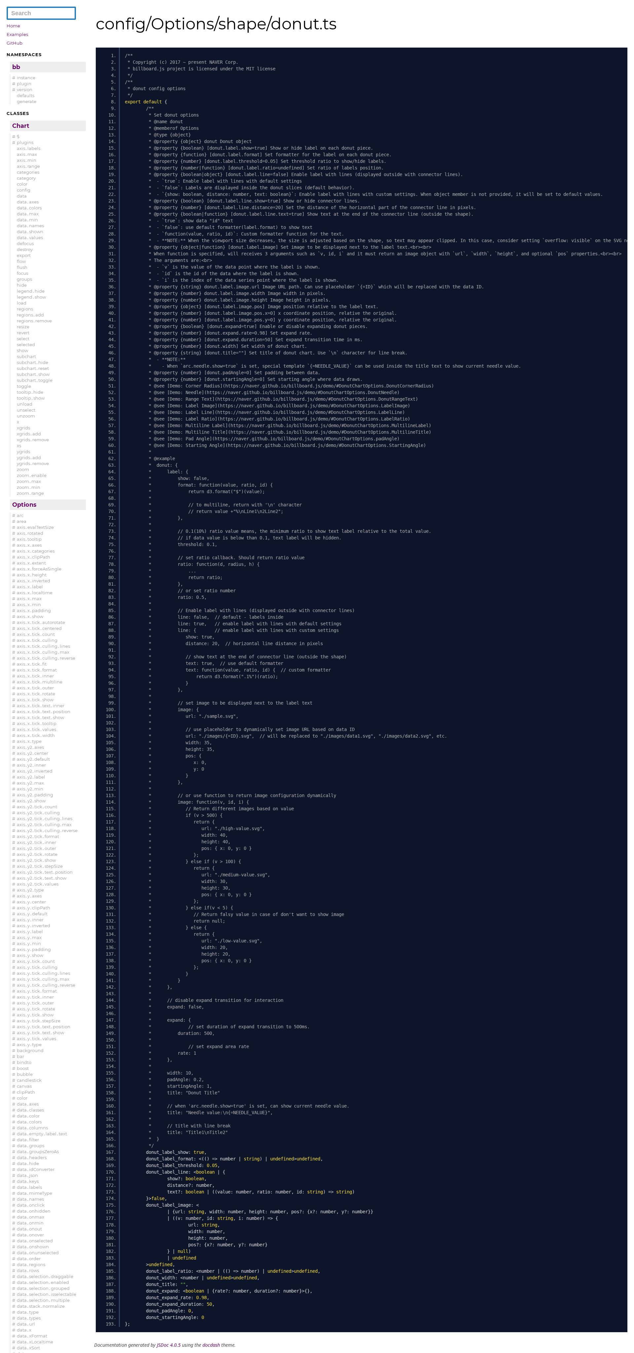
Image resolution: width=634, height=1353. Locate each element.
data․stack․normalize (41, 1306)
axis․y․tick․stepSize (38, 1020)
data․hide (28, 1163)
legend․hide (31, 291)
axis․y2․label (31, 777)
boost (23, 1068)
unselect (26, 410)
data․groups (30, 1145)
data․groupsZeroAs (38, 1151)
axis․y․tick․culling (37, 967)
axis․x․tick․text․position (43, 711)
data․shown (30, 231)
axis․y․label (30, 931)
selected (26, 344)
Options (24, 504)
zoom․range (30, 493)
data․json (27, 1175)
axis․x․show (30, 616)
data (22, 196)
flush (22, 267)
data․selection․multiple (43, 1300)
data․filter (28, 1139)
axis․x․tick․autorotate (41, 622)
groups (24, 279)
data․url (26, 1324)
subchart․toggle (35, 380)
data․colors (29, 207)
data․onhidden (34, 1211)
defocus (25, 243)
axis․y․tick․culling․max (43, 979)
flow (21, 261)
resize (23, 326)
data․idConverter (35, 1169)
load (21, 303)
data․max (28, 213)
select (23, 338)
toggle (24, 386)
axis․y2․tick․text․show (41, 878)
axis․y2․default (33, 759)
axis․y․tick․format (37, 991)
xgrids (23, 427)
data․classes (30, 1110)
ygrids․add (29, 457)
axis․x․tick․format (37, 670)
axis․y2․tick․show (36, 860)
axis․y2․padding (35, 794)
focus (22, 273)
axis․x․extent (31, 563)
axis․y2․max (30, 783)
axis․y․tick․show (35, 1014)
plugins (25, 142)
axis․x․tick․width (36, 735)
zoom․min (28, 487)
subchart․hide (32, 362)
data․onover (30, 1234)
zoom (23, 469)
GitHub (14, 43)
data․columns (32, 1127)
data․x (24, 1330)
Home (13, 25)
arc (20, 515)
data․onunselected (38, 1252)
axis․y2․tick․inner (36, 842)
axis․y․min (29, 943)
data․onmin (30, 1222)
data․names (30, 225)
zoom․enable (32, 475)
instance (26, 77)
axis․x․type (29, 741)
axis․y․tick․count (36, 961)
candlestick (29, 1080)
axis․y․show (30, 955)
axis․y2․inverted (35, 771)
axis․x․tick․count (36, 634)
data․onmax (30, 1217)
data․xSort (28, 1347)
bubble (25, 1074)
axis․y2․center (32, 753)
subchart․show (33, 374)
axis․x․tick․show (35, 699)
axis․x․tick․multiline (39, 681)
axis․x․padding (34, 610)
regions (25, 308)
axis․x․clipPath (33, 557)
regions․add (30, 314)
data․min (27, 219)
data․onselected (35, 1240)
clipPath (26, 1092)
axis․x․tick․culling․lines (43, 646)
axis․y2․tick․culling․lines (44, 818)
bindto (24, 1062)
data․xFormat (32, 1335)
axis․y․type (29, 1044)
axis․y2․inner (31, 765)
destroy (25, 249)
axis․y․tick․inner (35, 997)
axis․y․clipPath (33, 907)
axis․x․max (29, 598)
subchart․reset (33, 368)
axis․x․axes (29, 545)
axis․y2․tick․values (37, 884)
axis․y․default (32, 913)
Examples (17, 34)
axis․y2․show (31, 800)
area (21, 521)
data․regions (31, 1264)
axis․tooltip (29, 539)
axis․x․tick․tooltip (36, 723)
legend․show (31, 297)
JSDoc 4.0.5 (169, 1345)
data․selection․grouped (43, 1288)
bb (16, 66)
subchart (26, 356)
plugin (24, 83)
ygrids (23, 451)
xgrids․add (29, 433)
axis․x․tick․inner (35, 675)
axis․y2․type (30, 890)
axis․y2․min (30, 788)
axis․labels (28, 148)
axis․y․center (31, 901)
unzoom (26, 416)
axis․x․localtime (35, 592)
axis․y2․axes (30, 747)
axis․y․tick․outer (35, 1003)
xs (19, 445)
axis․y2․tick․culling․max (44, 824)
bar (20, 1056)
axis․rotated (30, 533)
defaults (25, 95)
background (30, 1050)
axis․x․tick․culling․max (43, 652)
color (22, 184)
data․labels (29, 1187)
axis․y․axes (29, 895)
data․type (28, 1312)
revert (23, 332)
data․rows (28, 1270)
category (26, 178)
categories (28, 172)
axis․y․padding (34, 949)
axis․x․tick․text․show (40, 717)
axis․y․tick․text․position (43, 1026)
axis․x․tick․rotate (36, 693)
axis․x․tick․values (36, 729)
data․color (28, 1115)
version (24, 89)
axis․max (27, 154)
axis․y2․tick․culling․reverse (47, 830)
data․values (30, 237)
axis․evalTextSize (35, 527)
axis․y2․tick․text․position (45, 872)
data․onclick (31, 1205)
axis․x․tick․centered (39, 628)
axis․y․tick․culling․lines (43, 973)
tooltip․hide (30, 392)
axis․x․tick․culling (37, 640)
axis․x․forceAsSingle (39, 568)
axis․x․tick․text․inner (40, 705)
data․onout (29, 1228)
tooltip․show (31, 398)
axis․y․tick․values (36, 1038)
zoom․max (29, 481)
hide (22, 285)
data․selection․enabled (43, 1282)
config (23, 190)
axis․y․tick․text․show (40, 1032)
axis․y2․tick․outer (36, 848)
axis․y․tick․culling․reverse (46, 985)
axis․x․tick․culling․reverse (46, 658)
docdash (211, 1345)
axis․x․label (30, 586)
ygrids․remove (33, 463)
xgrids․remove (33, 439)
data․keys (28, 1181)
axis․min (26, 160)
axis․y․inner (30, 919)
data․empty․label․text (42, 1133)
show (22, 350)
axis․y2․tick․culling (38, 812)
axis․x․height (32, 574)
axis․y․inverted (33, 925)
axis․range (28, 166)
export (24, 255)
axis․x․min (29, 604)
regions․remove (34, 320)
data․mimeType (34, 1193)
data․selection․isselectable (46, 1294)
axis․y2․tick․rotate (37, 854)
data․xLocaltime (35, 1341)
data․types (29, 1318)
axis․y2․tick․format (38, 836)
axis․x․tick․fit (32, 664)
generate (26, 101)
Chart (20, 125)
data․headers (32, 1157)
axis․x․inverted (33, 580)
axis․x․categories (35, 551)
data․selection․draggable (45, 1276)
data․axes (28, 201)
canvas (24, 1086)
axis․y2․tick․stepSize (40, 866)
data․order (29, 1258)
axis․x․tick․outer (35, 687)
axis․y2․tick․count (37, 806)
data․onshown (33, 1246)
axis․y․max (29, 937)
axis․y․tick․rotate (36, 1008)
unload (24, 404)
